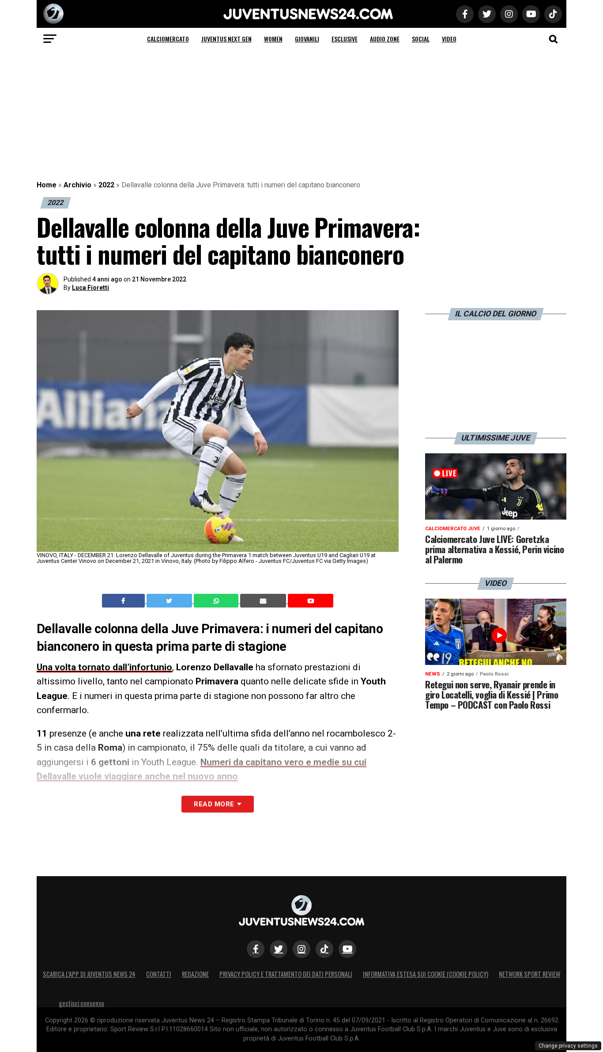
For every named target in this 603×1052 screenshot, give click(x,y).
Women (273, 38)
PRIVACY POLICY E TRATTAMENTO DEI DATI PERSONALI (285, 974)
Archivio (77, 185)
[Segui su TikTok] (324, 949)
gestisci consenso (81, 1003)
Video (449, 38)
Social (421, 38)
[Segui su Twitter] (278, 949)
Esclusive (345, 38)
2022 (106, 185)
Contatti (158, 974)
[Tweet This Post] (170, 601)
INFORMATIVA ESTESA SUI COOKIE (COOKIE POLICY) (425, 974)
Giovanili (307, 38)
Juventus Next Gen (226, 38)
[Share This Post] (217, 601)
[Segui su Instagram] (301, 949)
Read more (214, 804)
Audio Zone (384, 38)
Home (47, 185)
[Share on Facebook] (124, 601)
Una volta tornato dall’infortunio (104, 667)
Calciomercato (168, 38)
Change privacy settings (568, 1046)
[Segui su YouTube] (347, 949)
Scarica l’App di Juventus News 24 (89, 974)
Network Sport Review (529, 974)
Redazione (195, 974)
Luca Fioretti (90, 287)
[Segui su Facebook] (255, 949)
